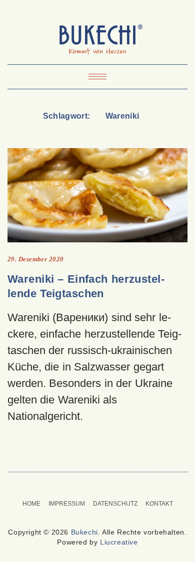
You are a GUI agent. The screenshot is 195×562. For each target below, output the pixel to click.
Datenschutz (115, 503)
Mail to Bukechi (104, 486)
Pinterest (91, 486)
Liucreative (119, 542)
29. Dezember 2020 (36, 259)
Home (31, 503)
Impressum (66, 503)
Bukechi (84, 532)
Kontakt (159, 503)
